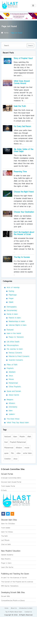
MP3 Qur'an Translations (9, 586)
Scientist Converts (16, 360)
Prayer (11, 298)
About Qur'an (14, 395)
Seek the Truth (20, 106)
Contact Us (28, 612)
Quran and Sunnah (14, 391)
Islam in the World (14, 333)
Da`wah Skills (5, 596)
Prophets (10, 368)
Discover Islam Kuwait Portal (11, 482)
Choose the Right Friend (24, 192)
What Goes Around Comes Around (22, 82)
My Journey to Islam (15, 349)
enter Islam (27, 453)
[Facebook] (3, 514)
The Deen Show (13, 419)
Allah (29, 436)
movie (27, 448)
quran (6, 453)
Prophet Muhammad (18, 442)
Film (12, 453)
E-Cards (4, 490)
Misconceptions (13, 345)
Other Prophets (15, 386)
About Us (14, 608)
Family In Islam (12, 314)
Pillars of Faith (12, 365)
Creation (7, 459)
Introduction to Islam (25, 608)
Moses (11, 379)
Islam (11, 410)
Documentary (12, 310)
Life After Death (13, 342)
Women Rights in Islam (17, 325)
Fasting (11, 291)
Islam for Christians (8, 523)
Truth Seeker (5, 528)
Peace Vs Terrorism (16, 337)
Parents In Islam (15, 318)
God (5, 442)
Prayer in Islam (6, 563)
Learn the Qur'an (7, 567)
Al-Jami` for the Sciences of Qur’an (14, 577)
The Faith (4, 536)
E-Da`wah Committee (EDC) (11, 478)
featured (7, 436)
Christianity (13, 407)
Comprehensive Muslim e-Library (13, 600)
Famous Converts (15, 353)
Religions (10, 399)
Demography (12, 307)
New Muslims (6, 559)
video (18, 453)
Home (6, 608)
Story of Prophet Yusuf (23, 58)
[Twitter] (8, 514)
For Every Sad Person (22, 126)
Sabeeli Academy (7, 555)
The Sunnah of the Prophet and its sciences (17, 582)
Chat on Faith (6, 544)
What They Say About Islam (18, 422)
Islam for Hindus (7, 532)
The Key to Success (22, 257)
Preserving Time (20, 171)
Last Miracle (5, 540)
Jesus (11, 375)
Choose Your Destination (24, 212)
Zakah (11, 302)
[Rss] (12, 514)
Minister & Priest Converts (19, 356)
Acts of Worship (13, 287)
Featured (10, 330)
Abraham (12, 372)
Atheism (12, 403)
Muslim (22, 436)
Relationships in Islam (17, 321)
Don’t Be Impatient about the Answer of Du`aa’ (24, 233)
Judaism (12, 414)
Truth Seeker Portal (8, 486)
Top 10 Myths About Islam (13, 612)
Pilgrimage (13, 295)
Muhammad (13, 383)
